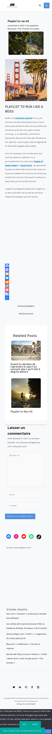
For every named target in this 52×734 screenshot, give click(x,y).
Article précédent (26, 306)
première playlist (23, 118)
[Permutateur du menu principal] (47, 5)
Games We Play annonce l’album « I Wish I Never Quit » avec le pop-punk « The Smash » (26, 658)
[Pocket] (26, 290)
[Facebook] (26, 266)
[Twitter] (14, 687)
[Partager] (26, 298)
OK (24, 724)
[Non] (48, 731)
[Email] (26, 274)
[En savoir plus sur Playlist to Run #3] (26, 393)
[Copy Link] (26, 286)
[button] (40, 5)
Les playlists (32, 25)
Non (35, 724)
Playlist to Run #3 (21, 411)
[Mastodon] (26, 270)
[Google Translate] (26, 294)
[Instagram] (26, 687)
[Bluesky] (26, 278)
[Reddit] (26, 282)
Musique (12, 28)
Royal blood (26, 165)
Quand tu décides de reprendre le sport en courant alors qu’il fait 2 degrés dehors (25, 368)
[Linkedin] (20, 687)
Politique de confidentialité (26, 704)
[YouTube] (38, 687)
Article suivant (26, 313)
